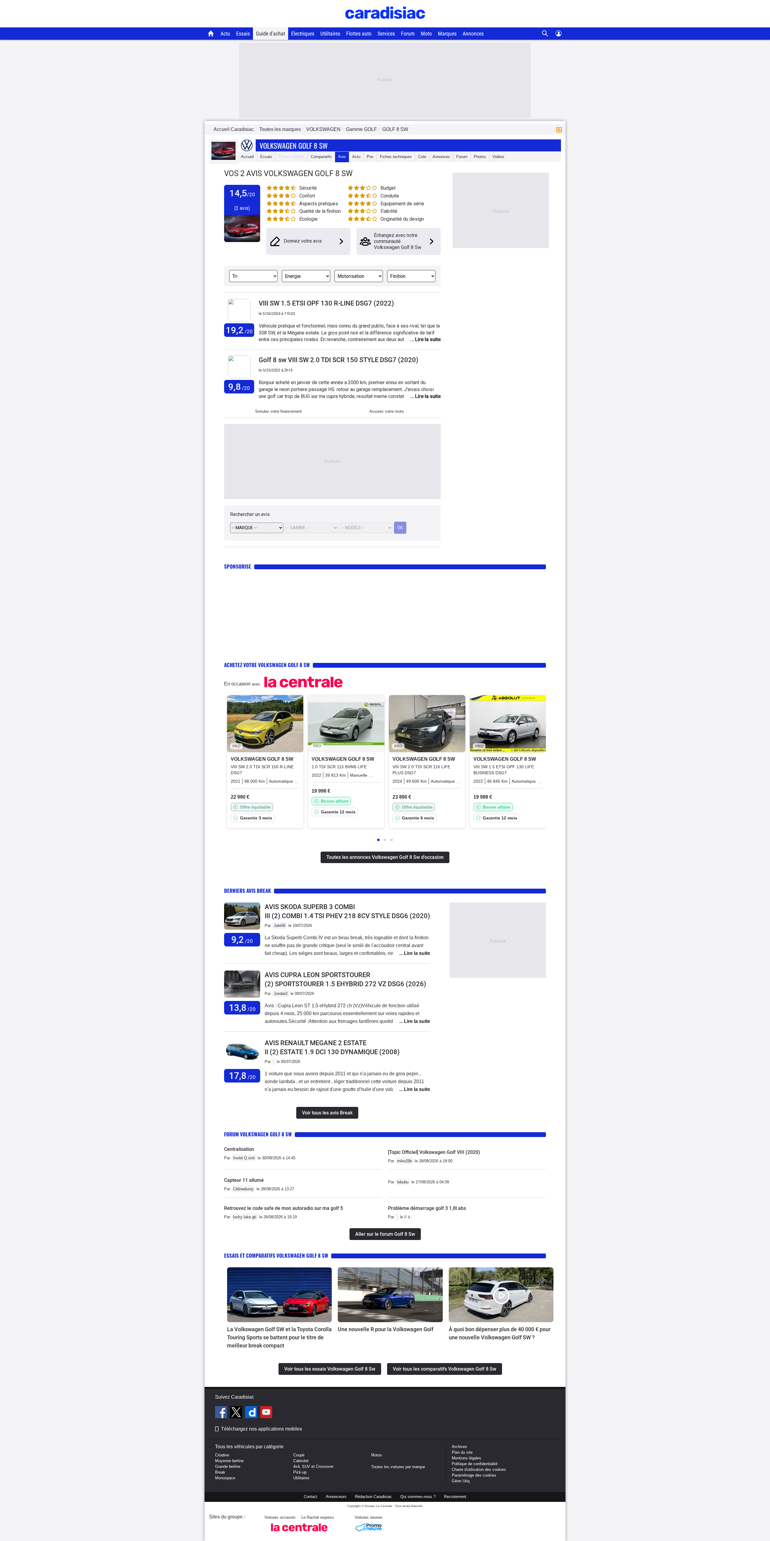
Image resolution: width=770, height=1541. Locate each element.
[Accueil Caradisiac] (211, 33)
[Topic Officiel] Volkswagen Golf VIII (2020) (434, 1152)
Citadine (222, 1455)
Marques (447, 33)
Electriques (302, 33)
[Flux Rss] (560, 129)
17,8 (242, 1075)
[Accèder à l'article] (279, 1294)
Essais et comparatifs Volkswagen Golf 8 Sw (276, 1255)
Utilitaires (330, 33)
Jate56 (279, 925)
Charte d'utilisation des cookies (479, 1469)
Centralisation (239, 1149)
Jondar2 (281, 993)
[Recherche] (545, 33)
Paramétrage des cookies (474, 1475)
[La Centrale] (299, 1533)
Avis (342, 156)
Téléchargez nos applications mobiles (261, 1428)
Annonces (473, 33)
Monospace (225, 1478)
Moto (426, 33)
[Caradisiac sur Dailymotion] (252, 1413)
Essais (243, 33)
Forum (408, 33)
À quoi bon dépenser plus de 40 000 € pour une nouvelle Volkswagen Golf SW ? (499, 1333)
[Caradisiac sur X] (237, 1413)
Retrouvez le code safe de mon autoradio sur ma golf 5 (283, 1208)
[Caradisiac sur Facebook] (222, 1413)
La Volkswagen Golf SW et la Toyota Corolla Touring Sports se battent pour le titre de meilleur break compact (279, 1337)
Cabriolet (301, 1461)
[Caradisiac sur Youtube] (266, 1413)
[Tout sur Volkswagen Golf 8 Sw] (223, 158)
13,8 (242, 1007)
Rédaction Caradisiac (373, 1496)
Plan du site (462, 1452)
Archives (459, 1446)
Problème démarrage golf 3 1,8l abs (427, 1208)
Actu (225, 33)
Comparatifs (321, 156)
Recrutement (455, 1496)
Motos (376, 1455)
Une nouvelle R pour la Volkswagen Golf (385, 1329)
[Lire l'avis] (242, 929)
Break (220, 1472)
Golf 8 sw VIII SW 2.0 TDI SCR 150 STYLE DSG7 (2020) (338, 360)
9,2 (242, 939)
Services (386, 33)
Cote (422, 156)
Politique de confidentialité (474, 1464)
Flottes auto (358, 33)
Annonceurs (336, 1496)
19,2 (239, 330)
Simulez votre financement (278, 411)
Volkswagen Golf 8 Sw (294, 145)
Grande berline (227, 1466)
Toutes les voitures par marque (398, 1467)
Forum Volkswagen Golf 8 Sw (258, 1134)
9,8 (239, 386)
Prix (370, 156)
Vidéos (498, 156)
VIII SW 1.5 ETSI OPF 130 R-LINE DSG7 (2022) (326, 303)
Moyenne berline (229, 1461)
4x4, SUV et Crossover (313, 1466)
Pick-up (299, 1472)
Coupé (298, 1455)
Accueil (247, 156)
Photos (480, 156)
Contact (310, 1496)
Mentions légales (466, 1458)
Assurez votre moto (386, 411)
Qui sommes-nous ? (418, 1496)
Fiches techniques (396, 156)
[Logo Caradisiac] (385, 24)
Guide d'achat (270, 33)
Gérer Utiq (461, 1481)
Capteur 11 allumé (244, 1180)
